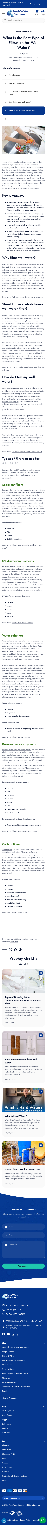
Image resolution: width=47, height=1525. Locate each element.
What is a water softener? (21, 737)
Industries (5, 1471)
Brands (4, 1391)
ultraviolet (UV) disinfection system (17, 566)
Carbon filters (7, 849)
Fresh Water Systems (16, 1505)
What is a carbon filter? (20, 912)
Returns (5, 1428)
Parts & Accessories (9, 1382)
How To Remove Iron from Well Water (21, 1061)
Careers (5, 1463)
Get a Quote (7, 1415)
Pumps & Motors (8, 1351)
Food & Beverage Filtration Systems (15, 1373)
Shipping (5, 1419)
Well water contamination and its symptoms (27, 297)
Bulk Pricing (6, 1424)
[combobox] (23, 20)
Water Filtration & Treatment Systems (15, 1347)
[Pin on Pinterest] (20, 949)
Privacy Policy (25, 1520)
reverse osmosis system (11, 361)
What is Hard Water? (16, 1116)
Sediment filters (7, 490)
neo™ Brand (6, 1449)
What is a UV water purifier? (22, 622)
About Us (5, 1445)
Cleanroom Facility (9, 1454)
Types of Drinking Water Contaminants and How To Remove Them (23, 1000)
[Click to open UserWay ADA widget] (3, 1520)
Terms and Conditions (10, 1520)
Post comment (23, 1266)
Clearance (6, 1378)
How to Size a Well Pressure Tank (22, 1169)
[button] (37, 13)
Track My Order (8, 1411)
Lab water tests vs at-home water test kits (27, 451)
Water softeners (8, 641)
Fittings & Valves (8, 1356)
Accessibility (37, 1520)
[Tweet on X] (10, 949)
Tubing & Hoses (8, 1369)
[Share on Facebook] (15, 949)
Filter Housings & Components (13, 1360)
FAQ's (4, 1480)
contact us (14, 941)
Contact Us (6, 1432)
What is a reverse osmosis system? (25, 831)
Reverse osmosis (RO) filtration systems (16, 749)
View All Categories (9, 1398)
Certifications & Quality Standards (14, 1476)
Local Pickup (7, 1467)
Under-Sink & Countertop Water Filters (16, 1386)
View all (22, 963)
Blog (4, 1458)
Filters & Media (7, 1365)
